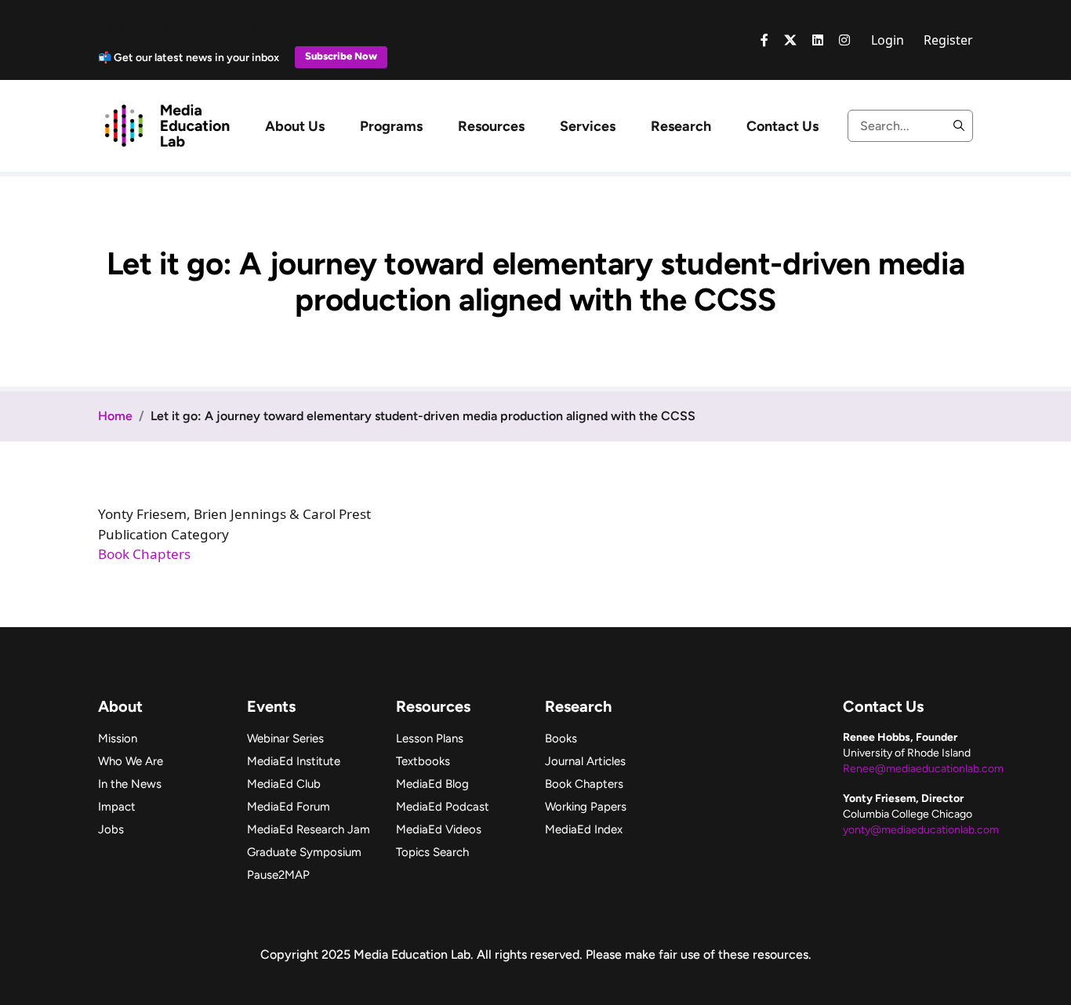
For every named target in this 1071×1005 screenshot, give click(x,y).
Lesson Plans (429, 738)
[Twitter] (790, 40)
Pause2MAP (278, 875)
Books (561, 738)
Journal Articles (585, 761)
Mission (117, 738)
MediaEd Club (284, 784)
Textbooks (423, 761)
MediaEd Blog (432, 784)
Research (681, 126)
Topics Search (432, 852)
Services (587, 126)
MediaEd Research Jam (308, 829)
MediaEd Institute (293, 761)
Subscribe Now (341, 56)
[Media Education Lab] (166, 124)
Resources (491, 126)
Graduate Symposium (304, 852)
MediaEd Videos (438, 829)
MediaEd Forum (288, 807)
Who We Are (130, 761)
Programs (391, 126)
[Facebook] (764, 40)
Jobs (111, 829)
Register (948, 40)
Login (887, 40)
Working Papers (585, 807)
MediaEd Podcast (442, 807)
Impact (117, 807)
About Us (295, 126)
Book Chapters (144, 554)
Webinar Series (285, 738)
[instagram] (844, 40)
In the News (130, 784)
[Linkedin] (817, 40)
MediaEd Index (584, 829)
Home (115, 415)
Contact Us (782, 126)
